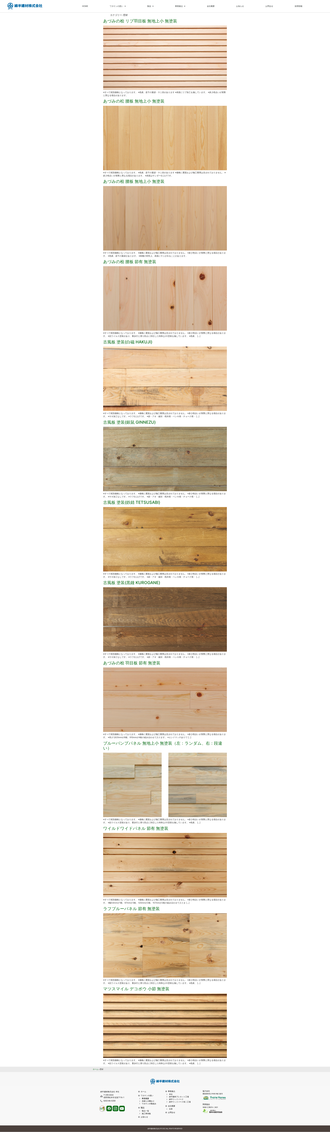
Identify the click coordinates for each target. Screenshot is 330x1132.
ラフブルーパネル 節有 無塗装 (131, 908)
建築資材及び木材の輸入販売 (213, 1094)
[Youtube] (122, 1108)
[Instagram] (115, 1108)
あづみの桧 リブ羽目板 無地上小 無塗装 (140, 20)
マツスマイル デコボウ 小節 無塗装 (136, 988)
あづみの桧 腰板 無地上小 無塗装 (133, 181)
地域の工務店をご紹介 (210, 1107)
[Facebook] (109, 1108)
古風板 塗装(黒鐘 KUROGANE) (131, 582)
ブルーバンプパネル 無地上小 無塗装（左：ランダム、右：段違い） (162, 746)
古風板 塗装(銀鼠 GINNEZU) (129, 422)
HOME (85, 6)
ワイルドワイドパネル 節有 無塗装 (135, 828)
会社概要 (211, 6)
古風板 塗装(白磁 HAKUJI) (127, 341)
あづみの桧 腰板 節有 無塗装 (129, 261)
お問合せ (269, 6)
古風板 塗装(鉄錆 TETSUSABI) (131, 502)
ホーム (95, 1069)
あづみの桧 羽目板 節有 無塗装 (131, 662)
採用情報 (298, 6)
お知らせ (240, 6)
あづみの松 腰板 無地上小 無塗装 (133, 101)
